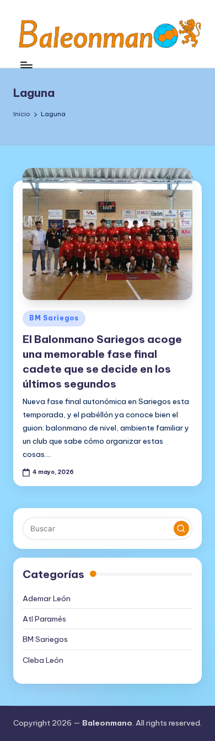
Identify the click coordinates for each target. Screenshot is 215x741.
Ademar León (47, 598)
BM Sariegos (54, 318)
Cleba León (43, 660)
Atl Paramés (44, 619)
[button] (181, 528)
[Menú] (25, 65)
